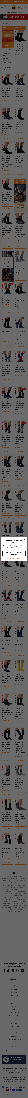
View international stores (14, 553)
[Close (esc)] (24, 539)
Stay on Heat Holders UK (14, 558)
